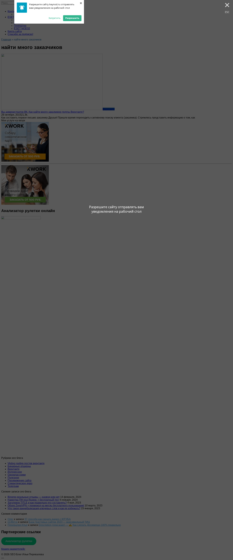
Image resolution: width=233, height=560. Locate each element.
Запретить (55, 18)
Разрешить (72, 18)
